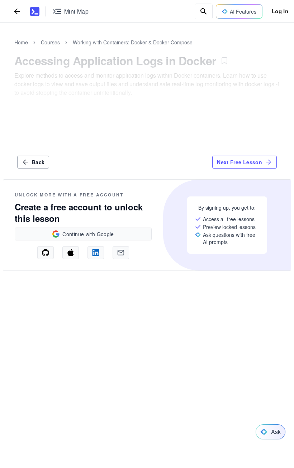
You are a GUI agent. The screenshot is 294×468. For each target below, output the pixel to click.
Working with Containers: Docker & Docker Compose (133, 42)
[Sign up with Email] (121, 252)
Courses (50, 42)
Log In (280, 11)
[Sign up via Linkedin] (95, 252)
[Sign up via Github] (45, 252)
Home (21, 42)
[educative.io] (34, 11)
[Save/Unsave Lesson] (224, 61)
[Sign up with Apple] (70, 252)
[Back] (17, 11)
